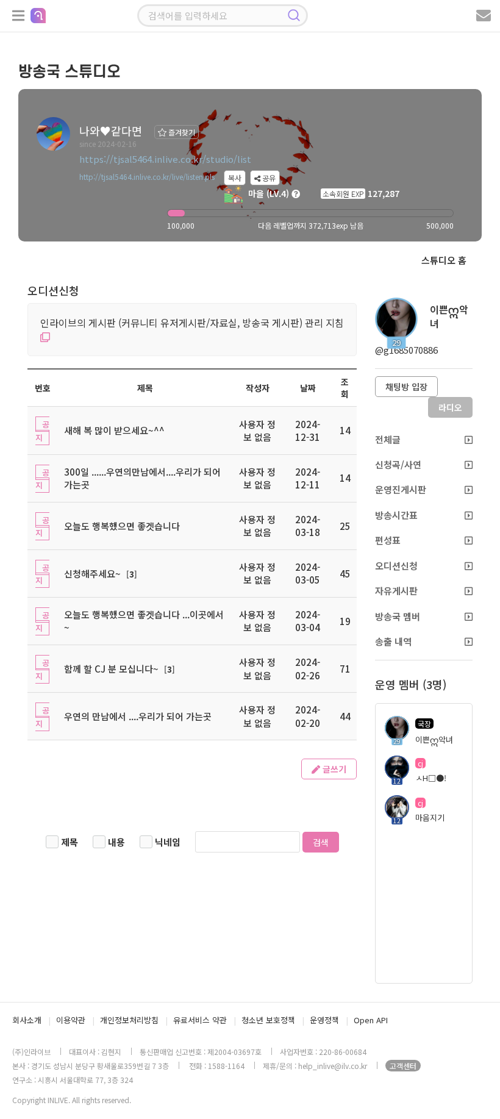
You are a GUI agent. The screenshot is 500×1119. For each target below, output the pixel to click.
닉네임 (167, 841)
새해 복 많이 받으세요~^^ (114, 430)
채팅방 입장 (406, 387)
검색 (321, 842)
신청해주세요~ (92, 573)
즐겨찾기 (180, 132)
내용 (116, 841)
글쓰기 (333, 769)
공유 (268, 178)
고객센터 (403, 1065)
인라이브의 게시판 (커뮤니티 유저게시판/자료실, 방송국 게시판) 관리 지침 (192, 322)
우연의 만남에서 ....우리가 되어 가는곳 (138, 716)
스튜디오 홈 (443, 260)
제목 (69, 841)
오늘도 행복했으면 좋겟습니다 (122, 526)
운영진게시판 (400, 489)
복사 (234, 178)
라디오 (450, 407)
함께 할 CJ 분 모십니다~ (111, 668)
